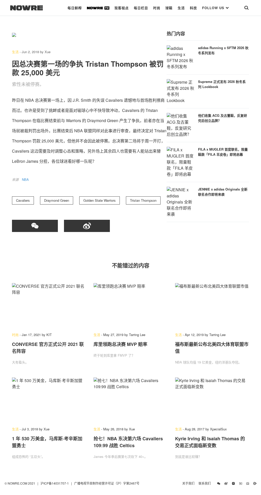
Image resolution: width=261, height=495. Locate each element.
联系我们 (206, 483)
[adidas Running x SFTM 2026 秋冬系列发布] (181, 57)
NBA (25, 179)
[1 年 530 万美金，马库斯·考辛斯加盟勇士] (49, 399)
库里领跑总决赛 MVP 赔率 (120, 344)
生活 (181, 7)
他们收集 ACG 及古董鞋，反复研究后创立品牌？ (222, 118)
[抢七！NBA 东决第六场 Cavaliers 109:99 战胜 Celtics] (130, 399)
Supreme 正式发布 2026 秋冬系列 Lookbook (222, 84)
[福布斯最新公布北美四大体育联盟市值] (212, 305)
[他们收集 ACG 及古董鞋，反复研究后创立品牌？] (181, 124)
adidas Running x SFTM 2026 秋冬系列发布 (223, 50)
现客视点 (121, 7)
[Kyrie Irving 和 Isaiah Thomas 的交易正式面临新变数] (212, 399)
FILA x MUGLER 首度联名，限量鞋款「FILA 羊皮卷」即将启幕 (223, 152)
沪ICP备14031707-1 (55, 483)
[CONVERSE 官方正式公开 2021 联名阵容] (49, 305)
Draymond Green (56, 200)
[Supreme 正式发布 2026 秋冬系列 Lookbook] (181, 91)
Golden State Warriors (99, 200)
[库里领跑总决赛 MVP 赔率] (130, 305)
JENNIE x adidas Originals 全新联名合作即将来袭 (222, 192)
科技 (193, 7)
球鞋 (169, 7)
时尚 (156, 7)
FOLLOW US (214, 7)
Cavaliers (23, 200)
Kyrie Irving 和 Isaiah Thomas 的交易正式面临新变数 (210, 442)
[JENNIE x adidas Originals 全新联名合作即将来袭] (181, 201)
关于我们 (188, 483)
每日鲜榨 (75, 7)
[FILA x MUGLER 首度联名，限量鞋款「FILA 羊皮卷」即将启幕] (181, 161)
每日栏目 (141, 7)
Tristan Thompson (143, 200)
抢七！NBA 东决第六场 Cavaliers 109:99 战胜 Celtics (128, 442)
